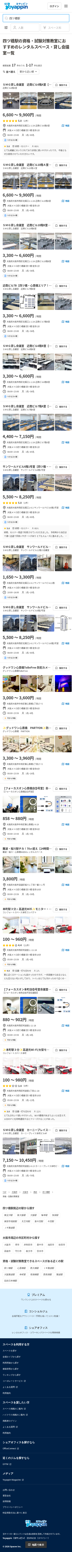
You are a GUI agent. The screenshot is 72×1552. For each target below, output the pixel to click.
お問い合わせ (9, 1489)
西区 (35, 1192)
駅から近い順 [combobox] (27, 71)
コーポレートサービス (13, 1380)
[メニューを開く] (66, 6)
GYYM (5, 1464)
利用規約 (7, 1393)
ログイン (54, 6)
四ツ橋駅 (46, 1192)
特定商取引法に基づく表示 (15, 1512)
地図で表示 (38, 1544)
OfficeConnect (9, 1448)
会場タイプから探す (12, 1356)
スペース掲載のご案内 (13, 1408)
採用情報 (7, 1501)
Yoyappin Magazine (12, 1479)
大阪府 (14, 1192)
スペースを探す (10, 1350)
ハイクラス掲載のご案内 (14, 1414)
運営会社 (7, 1495)
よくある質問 (9, 1387)
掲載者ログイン (10, 1420)
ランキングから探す (12, 1374)
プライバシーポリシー (13, 1507)
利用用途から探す (11, 1362)
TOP (4, 1192)
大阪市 (25, 1192)
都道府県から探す (11, 1368)
